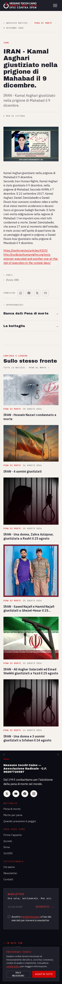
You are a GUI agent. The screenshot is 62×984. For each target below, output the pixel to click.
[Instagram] (33, 793)
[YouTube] (15, 793)
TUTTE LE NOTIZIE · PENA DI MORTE (26, 368)
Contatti (8, 879)
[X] (6, 793)
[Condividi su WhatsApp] (21, 293)
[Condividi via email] (45, 293)
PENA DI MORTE (43, 23)
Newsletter (10, 873)
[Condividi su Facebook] (29, 293)
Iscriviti (7, 841)
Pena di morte (11, 808)
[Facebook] (24, 793)
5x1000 (8, 853)
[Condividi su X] (37, 293)
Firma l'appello (12, 835)
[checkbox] (9, 916)
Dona (6, 847)
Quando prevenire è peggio (19, 821)
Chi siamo (9, 867)
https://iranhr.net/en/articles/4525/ (25, 250)
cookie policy (13, 966)
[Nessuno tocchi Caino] (20, 5)
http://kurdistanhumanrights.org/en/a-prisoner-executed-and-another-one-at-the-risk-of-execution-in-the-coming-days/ (30, 259)
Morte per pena (12, 815)
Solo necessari (18, 974)
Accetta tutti (44, 974)
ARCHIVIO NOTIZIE (15, 23)
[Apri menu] (55, 5)
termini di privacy (31, 916)
